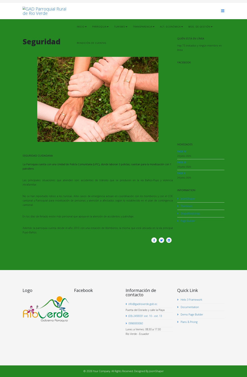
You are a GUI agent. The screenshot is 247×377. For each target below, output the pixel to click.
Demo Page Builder (191, 314)
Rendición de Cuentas (91, 43)
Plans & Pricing (188, 322)
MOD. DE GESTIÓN (199, 26)
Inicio (80, 26)
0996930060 (135, 323)
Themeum (186, 206)
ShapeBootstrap (190, 213)
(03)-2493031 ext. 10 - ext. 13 (145, 316)
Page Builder (187, 221)
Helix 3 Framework (191, 299)
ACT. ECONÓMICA (170, 26)
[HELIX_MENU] (222, 11)
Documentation (189, 307)
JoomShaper (187, 198)
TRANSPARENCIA (142, 26)
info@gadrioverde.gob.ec (142, 304)
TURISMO (119, 26)
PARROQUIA (99, 26)
